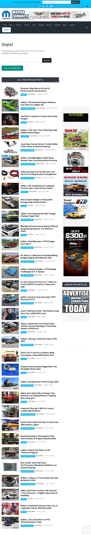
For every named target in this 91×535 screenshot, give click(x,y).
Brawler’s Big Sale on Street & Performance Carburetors (35, 89)
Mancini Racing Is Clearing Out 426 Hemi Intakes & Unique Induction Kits (38, 437)
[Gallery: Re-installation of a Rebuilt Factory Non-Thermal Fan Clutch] (10, 189)
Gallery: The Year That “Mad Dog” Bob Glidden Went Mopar (39, 131)
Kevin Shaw (39, 150)
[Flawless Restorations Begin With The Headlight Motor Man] (10, 370)
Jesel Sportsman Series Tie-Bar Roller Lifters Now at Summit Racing (39, 145)
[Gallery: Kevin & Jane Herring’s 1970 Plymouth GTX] (10, 300)
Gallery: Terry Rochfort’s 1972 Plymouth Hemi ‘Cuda (35, 520)
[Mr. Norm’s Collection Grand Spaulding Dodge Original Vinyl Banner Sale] (10, 258)
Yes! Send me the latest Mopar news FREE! (26, 2)
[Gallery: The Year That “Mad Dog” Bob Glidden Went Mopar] (10, 133)
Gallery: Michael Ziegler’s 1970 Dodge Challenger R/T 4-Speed (38, 270)
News (24, 94)
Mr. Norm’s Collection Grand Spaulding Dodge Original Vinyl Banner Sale (39, 256)
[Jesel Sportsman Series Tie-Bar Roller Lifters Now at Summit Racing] (10, 147)
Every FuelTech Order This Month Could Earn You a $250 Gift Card (40, 312)
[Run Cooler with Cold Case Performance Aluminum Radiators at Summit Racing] (10, 467)
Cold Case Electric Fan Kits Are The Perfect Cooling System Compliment (38, 173)
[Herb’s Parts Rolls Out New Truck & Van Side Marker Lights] (10, 425)
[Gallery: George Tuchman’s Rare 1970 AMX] (10, 342)
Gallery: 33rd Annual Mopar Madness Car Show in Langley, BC (38, 103)
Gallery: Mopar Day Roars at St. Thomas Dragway (36, 451)
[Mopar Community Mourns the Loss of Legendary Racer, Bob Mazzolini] (10, 509)
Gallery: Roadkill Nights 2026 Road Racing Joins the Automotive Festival (39, 159)
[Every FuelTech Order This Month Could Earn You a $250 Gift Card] (10, 314)
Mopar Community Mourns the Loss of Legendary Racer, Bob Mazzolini (39, 506)
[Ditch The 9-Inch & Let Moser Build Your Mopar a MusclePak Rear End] (10, 356)
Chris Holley (31, 94)
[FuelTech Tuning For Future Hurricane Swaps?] (10, 119)
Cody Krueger (40, 108)
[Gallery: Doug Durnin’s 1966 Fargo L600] (10, 383)
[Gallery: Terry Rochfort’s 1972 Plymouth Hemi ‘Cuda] (10, 523)
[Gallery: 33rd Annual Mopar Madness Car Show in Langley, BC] (10, 105)
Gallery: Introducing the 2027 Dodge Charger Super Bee (38, 214)
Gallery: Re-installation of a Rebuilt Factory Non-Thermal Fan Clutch (37, 187)
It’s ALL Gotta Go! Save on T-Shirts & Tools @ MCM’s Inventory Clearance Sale (38, 284)
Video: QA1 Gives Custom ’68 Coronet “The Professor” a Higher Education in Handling (39, 493)
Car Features (27, 220)
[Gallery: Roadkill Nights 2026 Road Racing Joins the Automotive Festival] (10, 161)
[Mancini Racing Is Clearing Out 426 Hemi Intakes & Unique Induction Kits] (10, 439)
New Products (27, 150)
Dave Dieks (38, 247)
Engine (24, 192)
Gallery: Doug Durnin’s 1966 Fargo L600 (40, 382)
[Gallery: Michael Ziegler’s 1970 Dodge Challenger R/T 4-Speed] (10, 272)
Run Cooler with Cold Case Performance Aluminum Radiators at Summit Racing (39, 465)
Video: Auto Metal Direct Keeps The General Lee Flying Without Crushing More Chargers (38, 395)
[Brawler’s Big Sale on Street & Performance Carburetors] (10, 91)
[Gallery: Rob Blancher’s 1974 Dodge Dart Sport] (10, 244)
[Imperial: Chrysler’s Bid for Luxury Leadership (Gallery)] (10, 411)
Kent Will (30, 122)
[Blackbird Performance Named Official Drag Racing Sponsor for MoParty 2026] (10, 231)
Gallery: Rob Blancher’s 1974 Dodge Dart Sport (37, 242)
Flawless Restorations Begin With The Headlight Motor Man (39, 367)
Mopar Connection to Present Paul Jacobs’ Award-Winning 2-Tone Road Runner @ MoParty (38, 326)
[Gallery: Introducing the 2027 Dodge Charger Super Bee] (10, 217)
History (25, 136)
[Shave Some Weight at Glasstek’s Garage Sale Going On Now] (10, 203)
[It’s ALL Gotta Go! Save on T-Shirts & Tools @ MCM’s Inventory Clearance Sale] (10, 286)
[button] (86, 27)
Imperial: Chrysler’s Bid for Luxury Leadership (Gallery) (37, 409)
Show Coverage (28, 108)
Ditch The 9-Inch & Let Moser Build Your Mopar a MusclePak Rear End (37, 353)
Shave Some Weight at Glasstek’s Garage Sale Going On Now (37, 200)
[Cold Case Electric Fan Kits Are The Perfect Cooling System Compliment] (10, 175)
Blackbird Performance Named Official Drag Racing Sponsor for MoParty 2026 (39, 228)
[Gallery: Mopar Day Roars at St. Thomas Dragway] (10, 453)
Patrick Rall (39, 163)
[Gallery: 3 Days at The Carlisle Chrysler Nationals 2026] (10, 481)
